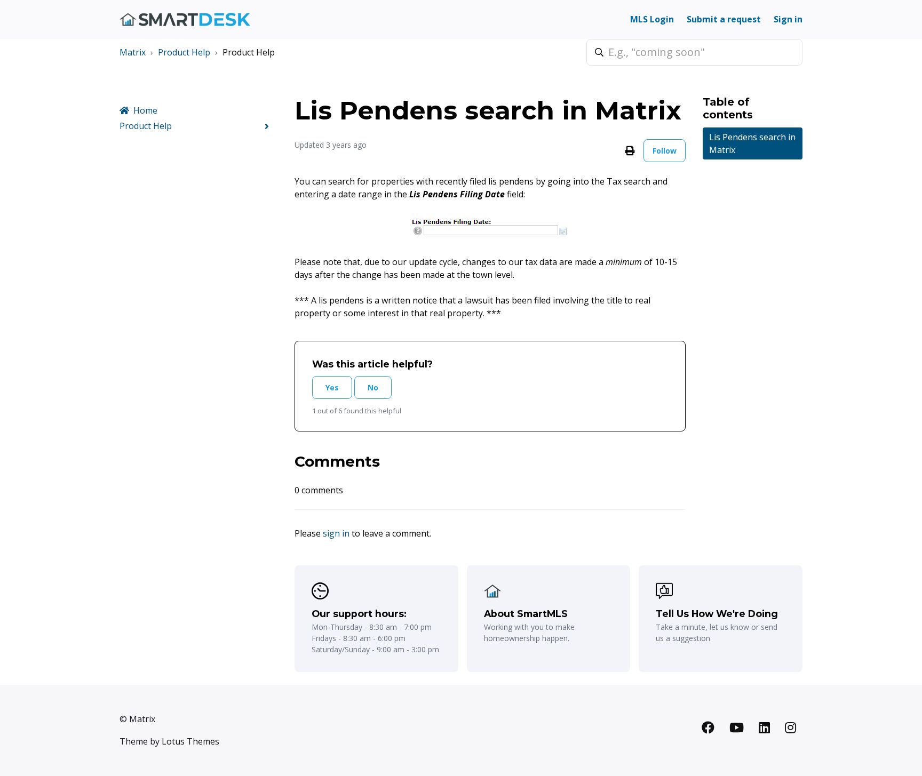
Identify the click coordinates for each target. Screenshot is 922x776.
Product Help (184, 52)
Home (145, 110)
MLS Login (652, 19)
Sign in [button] (788, 19)
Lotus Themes (190, 741)
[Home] (185, 19)
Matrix (133, 52)
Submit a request (724, 19)
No (373, 387)
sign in (336, 533)
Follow (665, 151)
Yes (332, 387)
